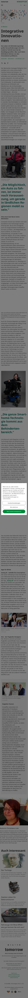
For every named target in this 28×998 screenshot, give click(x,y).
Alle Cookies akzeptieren (14, 511)
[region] (14, 499)
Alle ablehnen (14, 507)
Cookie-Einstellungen (14, 503)
